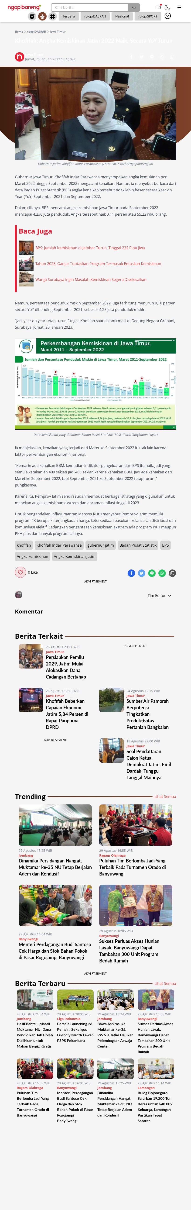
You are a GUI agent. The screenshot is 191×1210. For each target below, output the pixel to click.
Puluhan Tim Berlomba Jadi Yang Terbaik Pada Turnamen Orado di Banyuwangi (132, 867)
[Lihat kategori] (167, 16)
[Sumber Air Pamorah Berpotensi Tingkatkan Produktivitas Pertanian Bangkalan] (111, 709)
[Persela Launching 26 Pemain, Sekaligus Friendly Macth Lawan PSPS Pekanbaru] (75, 999)
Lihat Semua (165, 796)
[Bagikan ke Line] (152, 57)
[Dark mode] (167, 7)
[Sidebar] (179, 7)
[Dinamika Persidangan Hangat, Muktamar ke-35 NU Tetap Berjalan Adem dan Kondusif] (55, 825)
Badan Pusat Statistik (138, 545)
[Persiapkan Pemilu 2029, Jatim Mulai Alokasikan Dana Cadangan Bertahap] (31, 662)
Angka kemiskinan (32, 556)
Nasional (122, 16)
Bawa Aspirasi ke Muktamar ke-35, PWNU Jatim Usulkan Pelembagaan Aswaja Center (115, 1035)
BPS (165, 545)
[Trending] (32, 16)
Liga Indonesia (68, 1019)
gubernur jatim (100, 545)
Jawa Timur (57, 32)
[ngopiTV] (158, 7)
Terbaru (68, 16)
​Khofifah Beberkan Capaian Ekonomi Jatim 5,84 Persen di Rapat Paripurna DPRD (67, 714)
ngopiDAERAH (95, 16)
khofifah (24, 545)
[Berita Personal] (42, 16)
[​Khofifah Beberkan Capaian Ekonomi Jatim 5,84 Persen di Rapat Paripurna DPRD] (31, 709)
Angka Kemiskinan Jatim (75, 556)
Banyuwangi (28, 939)
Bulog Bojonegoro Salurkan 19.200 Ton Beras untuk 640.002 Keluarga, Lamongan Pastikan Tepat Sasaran (155, 1107)
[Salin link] (172, 57)
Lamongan (146, 1088)
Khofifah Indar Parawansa (59, 545)
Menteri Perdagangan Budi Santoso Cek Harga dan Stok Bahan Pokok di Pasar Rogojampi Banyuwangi (55, 951)
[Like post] (20, 572)
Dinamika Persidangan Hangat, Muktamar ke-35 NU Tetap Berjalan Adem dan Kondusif (55, 867)
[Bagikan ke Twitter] (142, 57)
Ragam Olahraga (112, 855)
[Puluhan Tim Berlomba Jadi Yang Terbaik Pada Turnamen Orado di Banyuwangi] (135, 825)
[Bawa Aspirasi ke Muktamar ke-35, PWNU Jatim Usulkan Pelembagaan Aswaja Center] (115, 999)
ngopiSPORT (147, 16)
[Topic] (52, 16)
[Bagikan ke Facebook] (132, 57)
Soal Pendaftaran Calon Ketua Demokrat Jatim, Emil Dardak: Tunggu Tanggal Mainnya (148, 764)
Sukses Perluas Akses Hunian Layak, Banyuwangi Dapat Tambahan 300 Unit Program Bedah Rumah (155, 1038)
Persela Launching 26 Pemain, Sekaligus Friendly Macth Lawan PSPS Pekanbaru (75, 1032)
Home (19, 32)
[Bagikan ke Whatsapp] (162, 57)
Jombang (26, 855)
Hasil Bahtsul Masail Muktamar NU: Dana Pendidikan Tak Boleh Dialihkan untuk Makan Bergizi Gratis (35, 1035)
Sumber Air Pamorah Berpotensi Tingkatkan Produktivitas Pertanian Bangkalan (148, 714)
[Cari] (134, 7)
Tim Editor (157, 595)
